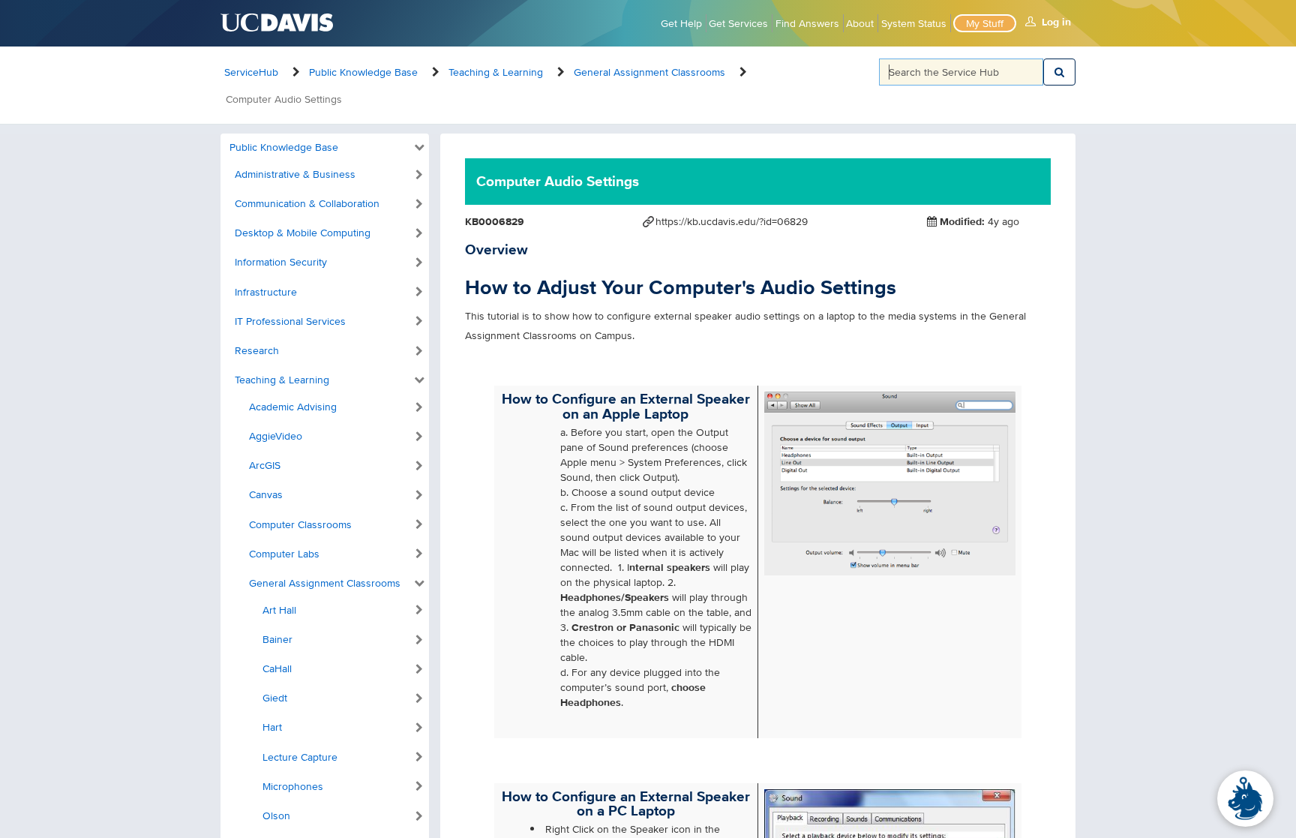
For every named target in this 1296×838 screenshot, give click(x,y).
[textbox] (961, 72)
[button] (321, 147)
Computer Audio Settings (284, 99)
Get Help (681, 23)
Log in (1056, 21)
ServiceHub (251, 72)
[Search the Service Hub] (1059, 72)
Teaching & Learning (495, 72)
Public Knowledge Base (363, 72)
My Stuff (985, 23)
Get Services (738, 23)
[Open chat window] (1245, 798)
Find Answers (807, 23)
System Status (913, 23)
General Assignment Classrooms (649, 72)
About (860, 23)
